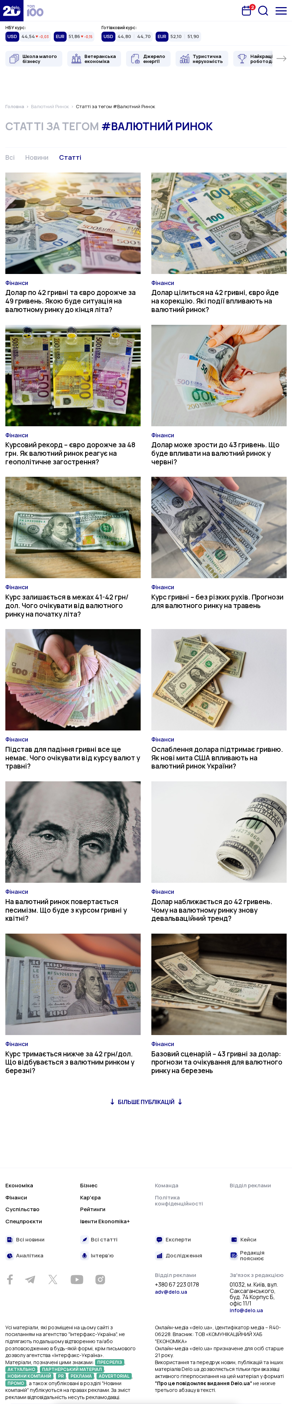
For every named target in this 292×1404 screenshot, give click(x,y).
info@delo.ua (246, 1310)
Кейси (248, 1240)
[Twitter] (53, 1279)
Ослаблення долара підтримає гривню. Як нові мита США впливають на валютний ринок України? (217, 758)
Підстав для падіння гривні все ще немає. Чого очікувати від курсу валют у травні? (72, 758)
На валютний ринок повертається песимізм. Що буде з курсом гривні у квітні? (66, 910)
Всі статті (104, 1240)
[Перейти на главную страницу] (12, 10)
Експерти (178, 1240)
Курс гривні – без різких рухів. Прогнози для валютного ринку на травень (217, 601)
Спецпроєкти (23, 1221)
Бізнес (89, 1185)
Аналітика (29, 1256)
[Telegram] (30, 1279)
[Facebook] (10, 1279)
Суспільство (22, 1209)
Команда (166, 1185)
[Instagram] (100, 1279)
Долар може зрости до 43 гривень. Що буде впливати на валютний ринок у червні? (215, 453)
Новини (36, 157)
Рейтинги (92, 1209)
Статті (70, 157)
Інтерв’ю (102, 1256)
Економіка (19, 1185)
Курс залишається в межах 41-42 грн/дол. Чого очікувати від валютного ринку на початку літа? (67, 605)
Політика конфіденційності (179, 1201)
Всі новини (30, 1240)
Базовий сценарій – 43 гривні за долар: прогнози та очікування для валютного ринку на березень (216, 1062)
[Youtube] (77, 1279)
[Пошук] (263, 11)
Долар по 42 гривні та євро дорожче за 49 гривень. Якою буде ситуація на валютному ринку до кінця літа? (70, 301)
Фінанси (16, 283)
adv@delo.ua (171, 1291)
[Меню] (281, 11)
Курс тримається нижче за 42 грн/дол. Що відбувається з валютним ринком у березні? (69, 1062)
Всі (10, 157)
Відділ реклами (250, 1185)
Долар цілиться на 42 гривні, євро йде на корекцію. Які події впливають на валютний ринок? (215, 301)
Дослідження (184, 1256)
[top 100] (35, 10)
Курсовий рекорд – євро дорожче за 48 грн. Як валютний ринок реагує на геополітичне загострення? (70, 453)
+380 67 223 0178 (177, 1285)
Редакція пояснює (252, 1256)
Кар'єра (90, 1197)
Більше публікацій (146, 1102)
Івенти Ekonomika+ (105, 1221)
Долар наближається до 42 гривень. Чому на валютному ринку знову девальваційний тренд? (211, 910)
